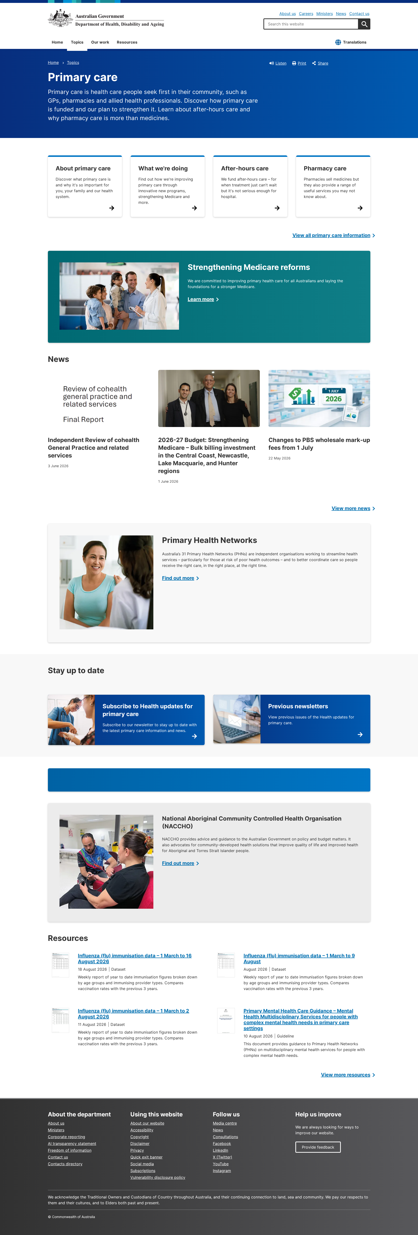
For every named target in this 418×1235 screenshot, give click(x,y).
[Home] (106, 18)
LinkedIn (220, 1150)
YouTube (221, 1163)
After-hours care (245, 168)
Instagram (222, 1170)
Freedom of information (69, 1150)
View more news (351, 508)
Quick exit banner (146, 1157)
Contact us (359, 13)
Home (57, 42)
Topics (77, 42)
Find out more (178, 578)
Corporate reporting (66, 1136)
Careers (306, 13)
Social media (142, 1163)
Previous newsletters (298, 706)
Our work (100, 42)
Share (323, 63)
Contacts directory (65, 1163)
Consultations (225, 1136)
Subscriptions (142, 1170)
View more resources (345, 1075)
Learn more (201, 299)
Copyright (139, 1136)
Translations (354, 42)
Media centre (225, 1123)
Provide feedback (318, 1147)
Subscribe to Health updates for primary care (148, 710)
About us (287, 13)
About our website (147, 1123)
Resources (127, 42)
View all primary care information (331, 235)
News (341, 13)
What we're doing (163, 168)
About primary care (83, 168)
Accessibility (141, 1130)
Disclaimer (139, 1143)
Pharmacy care (325, 168)
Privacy (137, 1150)
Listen (281, 63)
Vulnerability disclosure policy (157, 1177)
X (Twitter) (222, 1157)
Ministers (324, 13)
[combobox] (311, 24)
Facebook (222, 1143)
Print (302, 63)
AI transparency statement (72, 1143)
